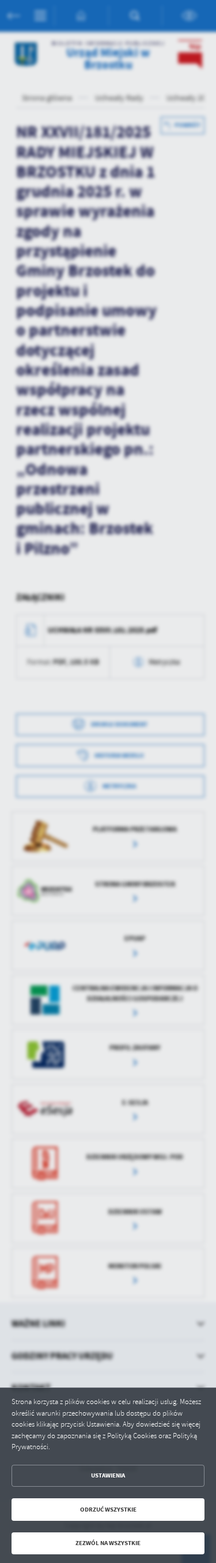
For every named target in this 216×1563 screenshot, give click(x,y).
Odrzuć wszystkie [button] (108, 1509)
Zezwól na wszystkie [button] (108, 1543)
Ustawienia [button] (108, 1475)
